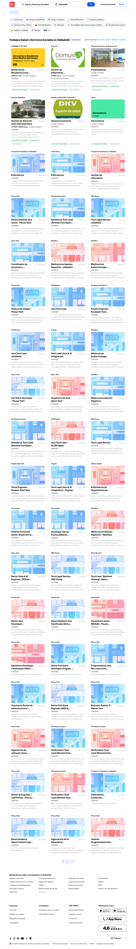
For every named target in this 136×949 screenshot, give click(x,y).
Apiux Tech (15, 241)
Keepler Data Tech (17, 464)
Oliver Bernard (96, 553)
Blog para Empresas (17, 918)
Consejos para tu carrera (49, 910)
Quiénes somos (75, 914)
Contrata (13, 910)
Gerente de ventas (75, 885)
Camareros (18, 20)
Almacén (60, 25)
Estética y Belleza (97, 20)
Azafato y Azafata (21, 30)
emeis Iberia (55, 151)
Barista (37, 30)
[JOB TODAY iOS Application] (105, 911)
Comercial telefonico (47, 878)
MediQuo (54, 241)
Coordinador (103, 878)
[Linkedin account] (30, 938)
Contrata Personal (107, 4)
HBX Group (95, 196)
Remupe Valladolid (18, 97)
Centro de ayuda (75, 923)
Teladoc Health (96, 464)
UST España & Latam (58, 196)
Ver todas (42, 892)
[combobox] (38, 4)
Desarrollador (73, 888)
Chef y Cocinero (57, 20)
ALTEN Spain (55, 285)
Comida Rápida (44, 25)
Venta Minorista (77, 20)
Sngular (54, 330)
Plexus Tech (15, 196)
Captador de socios (76, 878)
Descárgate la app (76, 910)
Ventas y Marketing (37, 20)
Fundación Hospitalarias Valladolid (23, 151)
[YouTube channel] (22, 938)
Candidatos (14, 923)
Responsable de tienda (48, 888)
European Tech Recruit (99, 285)
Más (45, 30)
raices (93, 97)
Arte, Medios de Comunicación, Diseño (86, 25)
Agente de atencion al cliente (21, 882)
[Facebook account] (18, 938)
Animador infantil (16, 888)
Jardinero (13, 892)
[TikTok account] (10, 938)
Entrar (121, 4)
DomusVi (54, 46)
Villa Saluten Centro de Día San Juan (104, 46)
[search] (91, 4)
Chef (100, 885)
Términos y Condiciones (78, 944)
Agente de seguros (46, 882)
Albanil (100, 882)
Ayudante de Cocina (117, 25)
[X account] (27, 938)
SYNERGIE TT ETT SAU (19, 46)
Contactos (73, 918)
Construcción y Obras (22, 25)
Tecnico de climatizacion (108, 888)
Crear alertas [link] (76, 40)
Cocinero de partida (76, 882)
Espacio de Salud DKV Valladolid (62, 97)
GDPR (92, 944)
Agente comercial (16, 878)
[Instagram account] (14, 938)
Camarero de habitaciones (20, 885)
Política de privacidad (60, 944)
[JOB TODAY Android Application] (120, 911)
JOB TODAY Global (46, 914)
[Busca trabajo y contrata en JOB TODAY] (12, 4)
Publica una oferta (16, 914)
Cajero (41, 885)
